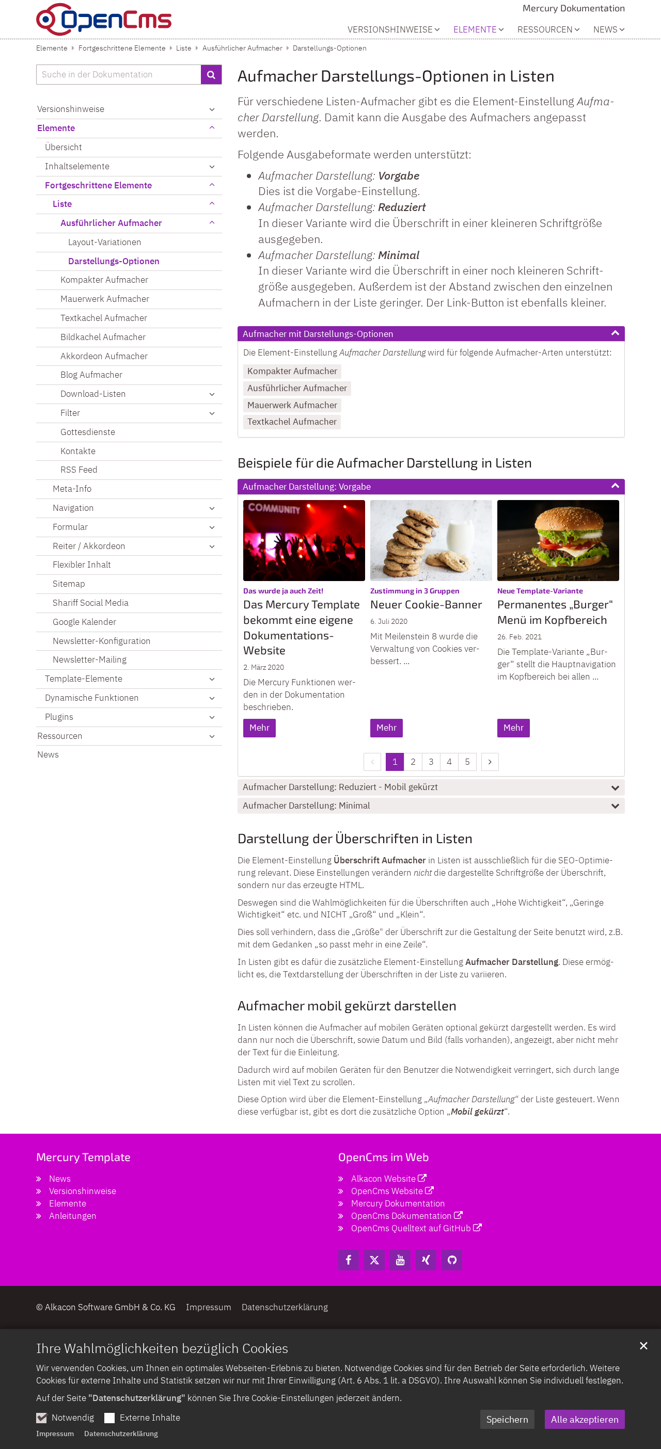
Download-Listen (93, 393)
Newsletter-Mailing (90, 659)
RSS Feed (79, 469)
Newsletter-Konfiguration (102, 641)
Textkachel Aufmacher (292, 421)
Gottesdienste (87, 432)
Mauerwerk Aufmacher (292, 405)
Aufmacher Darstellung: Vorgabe (307, 486)
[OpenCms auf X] (374, 1260)
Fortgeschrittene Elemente (122, 48)
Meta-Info (72, 488)
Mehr (259, 727)
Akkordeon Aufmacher (104, 356)
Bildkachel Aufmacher (103, 337)
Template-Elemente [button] (83, 678)
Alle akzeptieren (585, 1419)
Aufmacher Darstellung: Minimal (306, 805)
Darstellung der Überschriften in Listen (355, 838)
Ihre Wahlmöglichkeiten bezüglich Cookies (162, 1348)
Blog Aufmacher (91, 374)
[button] (211, 204)
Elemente (52, 48)
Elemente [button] (475, 29)
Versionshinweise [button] (390, 29)
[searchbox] (118, 75)
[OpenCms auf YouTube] (400, 1260)
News (605, 29)
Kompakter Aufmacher (292, 371)
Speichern (507, 1419)
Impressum (55, 1433)
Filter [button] (70, 412)
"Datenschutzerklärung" (136, 1398)
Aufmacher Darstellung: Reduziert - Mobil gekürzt (340, 787)
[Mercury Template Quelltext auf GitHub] (452, 1260)
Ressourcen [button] (545, 29)
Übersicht (63, 147)
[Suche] (211, 75)
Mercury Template (83, 1156)
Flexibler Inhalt (82, 564)
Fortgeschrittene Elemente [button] (98, 185)
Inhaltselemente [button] (77, 166)
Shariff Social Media (91, 602)
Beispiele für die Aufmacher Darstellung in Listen (385, 462)
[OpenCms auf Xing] (426, 1260)
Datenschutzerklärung (121, 1433)
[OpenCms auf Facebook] (348, 1260)
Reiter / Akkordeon (89, 546)
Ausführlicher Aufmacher (242, 48)
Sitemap (69, 583)
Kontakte (78, 451)
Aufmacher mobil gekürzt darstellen (347, 1005)
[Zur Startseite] (103, 19)
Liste (184, 48)
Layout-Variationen (104, 242)
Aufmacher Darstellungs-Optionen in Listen (396, 75)
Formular (70, 527)
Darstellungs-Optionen (330, 48)
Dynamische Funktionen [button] (92, 697)
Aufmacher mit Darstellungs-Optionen (318, 334)
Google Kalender (84, 621)
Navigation (73, 507)
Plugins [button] (59, 716)
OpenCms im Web (383, 1156)
